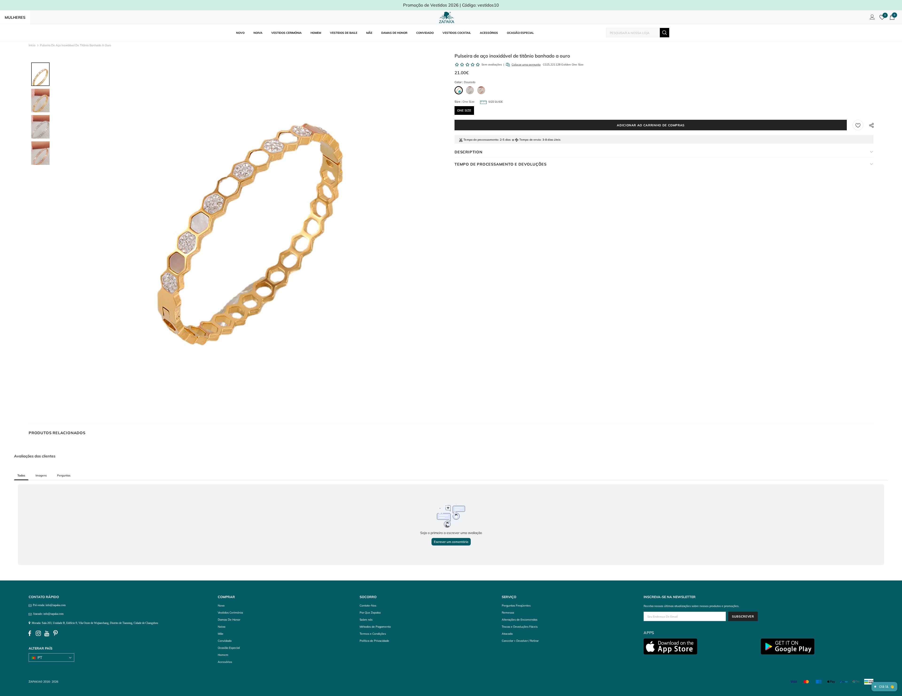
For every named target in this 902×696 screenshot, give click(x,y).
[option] (251, 230)
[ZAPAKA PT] (447, 17)
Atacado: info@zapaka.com (47, 613)
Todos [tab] (21, 475)
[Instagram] (38, 633)
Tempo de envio (530, 139)
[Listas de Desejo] (858, 125)
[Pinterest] (55, 633)
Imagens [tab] (41, 475)
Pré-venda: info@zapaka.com (48, 605)
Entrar (871, 18)
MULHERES (15, 17)
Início (32, 45)
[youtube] (47, 633)
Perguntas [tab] (63, 475)
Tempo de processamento (480, 139)
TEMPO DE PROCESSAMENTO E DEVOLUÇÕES (501, 164)
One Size (464, 110)
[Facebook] (29, 633)
